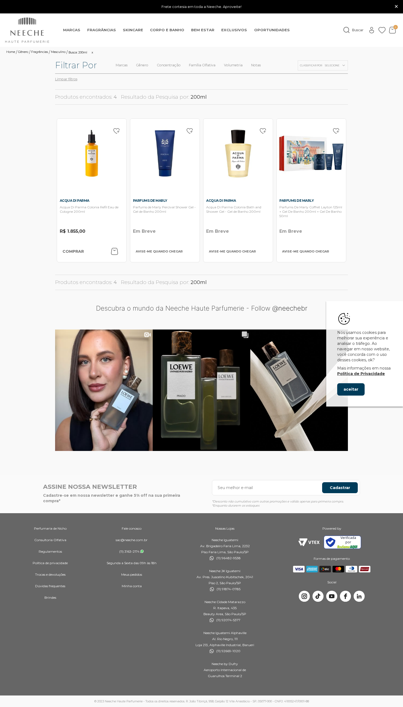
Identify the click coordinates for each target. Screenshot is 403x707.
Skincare (133, 30)
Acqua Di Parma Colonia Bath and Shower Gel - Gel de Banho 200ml (233, 209)
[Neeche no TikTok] (318, 596)
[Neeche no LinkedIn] (359, 596)
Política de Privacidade (361, 373)
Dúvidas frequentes (50, 586)
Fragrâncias (101, 30)
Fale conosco (131, 528)
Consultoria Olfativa (50, 540)
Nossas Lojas (224, 528)
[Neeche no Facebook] (345, 596)
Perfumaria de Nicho (50, 528)
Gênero (23, 52)
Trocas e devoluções (50, 574)
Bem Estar (202, 30)
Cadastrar (340, 487)
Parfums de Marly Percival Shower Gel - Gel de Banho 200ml (164, 209)
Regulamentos (50, 551)
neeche (10, 52)
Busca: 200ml (78, 52)
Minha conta (132, 586)
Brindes (50, 597)
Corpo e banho (167, 30)
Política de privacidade (50, 563)
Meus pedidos (131, 574)
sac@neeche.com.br (131, 540)
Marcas (71, 30)
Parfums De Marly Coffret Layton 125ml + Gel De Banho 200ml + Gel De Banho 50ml (310, 211)
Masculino (58, 52)
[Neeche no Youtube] (331, 596)
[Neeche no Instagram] (304, 596)
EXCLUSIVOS (234, 30)
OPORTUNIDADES (272, 30)
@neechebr (289, 308)
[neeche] (27, 30)
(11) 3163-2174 (129, 551)
